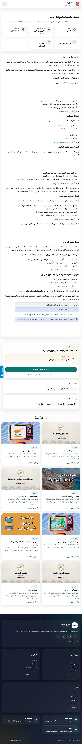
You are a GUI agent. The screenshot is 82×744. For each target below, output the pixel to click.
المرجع (74, 707)
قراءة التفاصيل (71, 463)
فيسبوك (70, 404)
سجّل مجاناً (32, 660)
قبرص (74, 389)
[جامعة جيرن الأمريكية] (61, 433)
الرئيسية (75, 641)
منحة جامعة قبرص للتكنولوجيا (60, 270)
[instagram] (58, 636)
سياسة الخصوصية (30, 667)
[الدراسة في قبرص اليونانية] (61, 479)
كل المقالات (73, 671)
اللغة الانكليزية (64, 389)
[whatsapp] (64, 636)
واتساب (49, 404)
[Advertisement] (41, 91)
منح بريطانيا (73, 697)
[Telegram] (70, 636)
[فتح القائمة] (4, 4)
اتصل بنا (33, 671)
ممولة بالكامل (52, 389)
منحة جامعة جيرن (64, 111)
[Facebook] (75, 636)
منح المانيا (73, 700)
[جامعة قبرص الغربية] (61, 572)
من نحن (74, 693)
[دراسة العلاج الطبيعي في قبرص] (61, 524)
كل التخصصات (72, 675)
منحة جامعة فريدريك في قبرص (60, 183)
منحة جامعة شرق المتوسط (61, 142)
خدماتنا (33, 664)
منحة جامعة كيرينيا (64, 286)
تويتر (39, 404)
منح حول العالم (72, 704)
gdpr (11, 740)
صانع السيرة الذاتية (30, 675)
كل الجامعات (72, 664)
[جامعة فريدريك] (21, 572)
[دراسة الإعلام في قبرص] (21, 433)
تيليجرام (60, 404)
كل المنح (73, 660)
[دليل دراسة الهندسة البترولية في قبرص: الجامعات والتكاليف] (21, 524)
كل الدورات (73, 667)
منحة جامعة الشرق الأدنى (62, 219)
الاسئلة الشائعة (5, 740)
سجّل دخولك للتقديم (40, 369)
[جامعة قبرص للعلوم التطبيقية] (21, 479)
